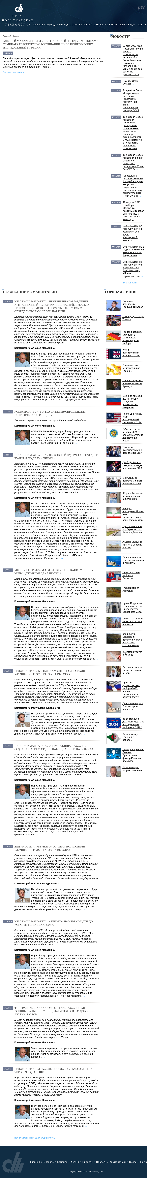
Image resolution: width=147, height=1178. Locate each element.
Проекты (88, 24)
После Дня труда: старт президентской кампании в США (132, 418)
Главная (38, 24)
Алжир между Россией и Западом (130, 737)
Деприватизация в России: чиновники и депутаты (133, 560)
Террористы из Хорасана (130, 589)
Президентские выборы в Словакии (131, 575)
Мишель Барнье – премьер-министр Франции (132, 383)
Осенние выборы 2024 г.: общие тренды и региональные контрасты (132, 402)
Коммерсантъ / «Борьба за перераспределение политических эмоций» (50, 413)
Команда (64, 24)
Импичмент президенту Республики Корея (132, 304)
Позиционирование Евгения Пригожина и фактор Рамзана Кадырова (133, 755)
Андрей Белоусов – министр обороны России (133, 544)
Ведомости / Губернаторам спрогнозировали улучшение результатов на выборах (49, 672)
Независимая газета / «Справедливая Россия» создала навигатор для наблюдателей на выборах (54, 747)
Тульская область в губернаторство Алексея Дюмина (132, 529)
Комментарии (117, 24)
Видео (132, 24)
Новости (101, 24)
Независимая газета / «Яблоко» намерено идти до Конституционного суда (53, 923)
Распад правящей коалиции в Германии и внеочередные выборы (132, 338)
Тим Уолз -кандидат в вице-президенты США (132, 450)
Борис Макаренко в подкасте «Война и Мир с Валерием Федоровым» (133, 251)
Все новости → (131, 282)
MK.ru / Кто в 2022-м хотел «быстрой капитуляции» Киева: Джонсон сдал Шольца (53, 571)
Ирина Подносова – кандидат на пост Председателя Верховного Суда (133, 607)
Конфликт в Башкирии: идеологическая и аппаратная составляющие (132, 640)
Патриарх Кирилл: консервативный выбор (132, 670)
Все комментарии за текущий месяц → (36, 1137)
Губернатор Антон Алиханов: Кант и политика (132, 621)
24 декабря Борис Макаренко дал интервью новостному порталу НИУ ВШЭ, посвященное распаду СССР (133, 100)
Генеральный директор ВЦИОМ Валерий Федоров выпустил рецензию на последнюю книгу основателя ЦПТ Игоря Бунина (133, 185)
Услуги (76, 24)
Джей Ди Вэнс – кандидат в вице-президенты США (132, 465)
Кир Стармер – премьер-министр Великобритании (132, 480)
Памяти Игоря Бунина (131, 82)
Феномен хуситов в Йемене (132, 653)
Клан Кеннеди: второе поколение (132, 769)
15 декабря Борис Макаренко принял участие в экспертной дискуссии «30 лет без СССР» (133, 162)
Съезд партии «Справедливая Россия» (131, 368)
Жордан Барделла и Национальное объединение (132, 496)
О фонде (51, 24)
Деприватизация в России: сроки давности (132, 706)
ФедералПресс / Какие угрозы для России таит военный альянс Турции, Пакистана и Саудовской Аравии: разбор (53, 1011)
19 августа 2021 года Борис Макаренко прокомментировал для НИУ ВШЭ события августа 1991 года (133, 211)
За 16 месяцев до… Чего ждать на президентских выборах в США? (133, 723)
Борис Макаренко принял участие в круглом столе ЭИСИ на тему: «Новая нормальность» (133, 269)
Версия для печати (13, 72)
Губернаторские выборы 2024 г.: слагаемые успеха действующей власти (132, 435)
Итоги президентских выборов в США (131, 352)
